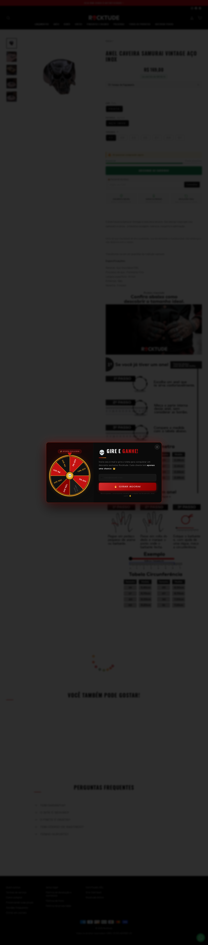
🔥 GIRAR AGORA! (127, 486)
